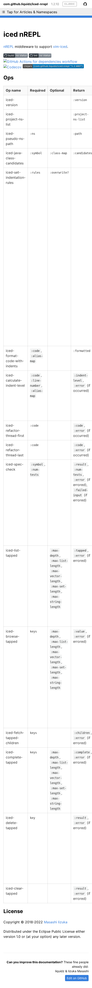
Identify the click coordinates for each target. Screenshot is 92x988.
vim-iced (60, 46)
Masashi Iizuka (55, 922)
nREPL (8, 46)
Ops (8, 78)
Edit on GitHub (77, 978)
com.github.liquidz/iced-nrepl (25, 4)
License (13, 911)
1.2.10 (55, 4)
